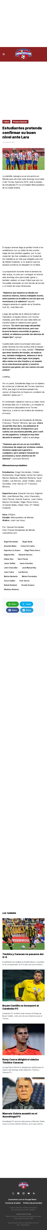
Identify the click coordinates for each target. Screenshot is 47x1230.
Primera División (20, 122)
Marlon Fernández (29, 576)
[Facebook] (18, 1193)
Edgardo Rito (9, 555)
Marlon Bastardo (11, 576)
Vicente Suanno (27, 585)
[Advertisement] (23, 23)
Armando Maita (10, 546)
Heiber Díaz (8, 559)
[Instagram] (23, 1193)
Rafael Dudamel (10, 585)
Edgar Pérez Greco (32, 550)
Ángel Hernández (11, 542)
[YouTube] (29, 1193)
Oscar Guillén (9, 581)
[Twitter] (13, 1193)
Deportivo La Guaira (12, 550)
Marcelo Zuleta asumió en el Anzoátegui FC (19, 1115)
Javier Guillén (9, 563)
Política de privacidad (32, 1203)
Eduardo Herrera (25, 555)
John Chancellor (11, 568)
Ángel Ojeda (27, 542)
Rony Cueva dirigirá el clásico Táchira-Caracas (20, 1061)
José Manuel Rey (29, 568)
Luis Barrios (23, 572)
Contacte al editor (13, 1203)
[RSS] (34, 1193)
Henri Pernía (23, 559)
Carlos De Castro (28, 546)
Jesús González (26, 563)
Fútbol (6, 122)
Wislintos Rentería (11, 589)
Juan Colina (9, 572)
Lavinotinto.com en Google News (22, 1199)
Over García (24, 581)
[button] (3, 54)
